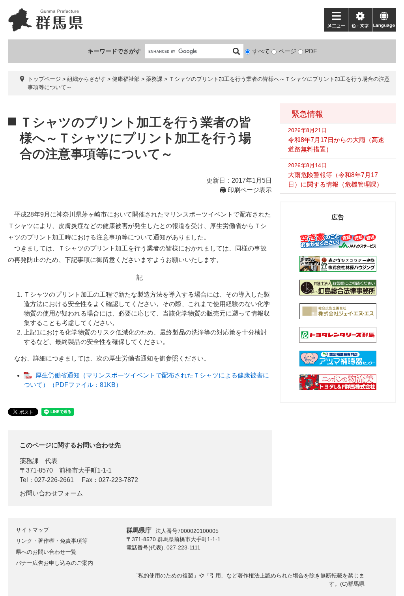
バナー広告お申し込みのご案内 (54, 563)
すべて (261, 51)
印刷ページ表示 (250, 190)
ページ (287, 51)
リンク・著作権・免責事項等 (52, 541)
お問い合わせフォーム (51, 493)
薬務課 (154, 79)
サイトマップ (32, 530)
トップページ (44, 79)
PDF (311, 51)
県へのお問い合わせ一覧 (46, 552)
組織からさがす (86, 79)
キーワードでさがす (114, 51)
